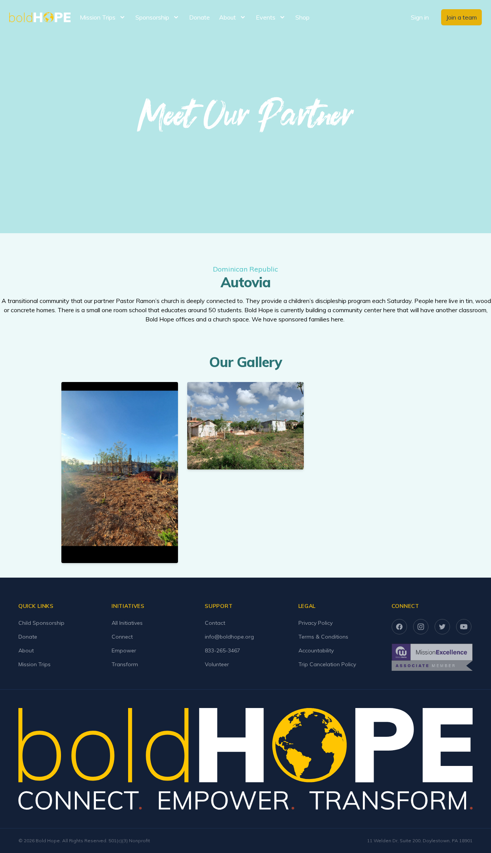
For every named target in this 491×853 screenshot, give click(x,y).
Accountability (316, 650)
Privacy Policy (315, 622)
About (26, 650)
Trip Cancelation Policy (327, 664)
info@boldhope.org (229, 636)
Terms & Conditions (323, 636)
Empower (124, 650)
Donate (199, 17)
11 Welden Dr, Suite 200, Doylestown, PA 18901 (420, 840)
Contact (215, 622)
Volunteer (217, 664)
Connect (122, 636)
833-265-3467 (222, 650)
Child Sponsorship (41, 622)
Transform (125, 664)
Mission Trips (34, 664)
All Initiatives (127, 622)
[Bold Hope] (40, 17)
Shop (302, 17)
